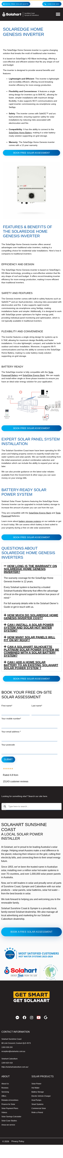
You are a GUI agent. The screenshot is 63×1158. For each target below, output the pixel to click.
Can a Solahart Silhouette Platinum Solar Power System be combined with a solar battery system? (31, 651)
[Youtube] (38, 1017)
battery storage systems (30, 521)
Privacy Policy (17, 1141)
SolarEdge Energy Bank (34, 375)
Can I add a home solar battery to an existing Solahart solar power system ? (31, 665)
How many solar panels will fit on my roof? (29, 639)
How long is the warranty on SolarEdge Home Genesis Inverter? (30, 568)
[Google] (45, 1017)
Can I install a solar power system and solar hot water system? (29, 627)
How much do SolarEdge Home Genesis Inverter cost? (31, 617)
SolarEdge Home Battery (20, 132)
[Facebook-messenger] (17, 1017)
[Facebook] (24, 1017)
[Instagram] (31, 1017)
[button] (58, 14)
